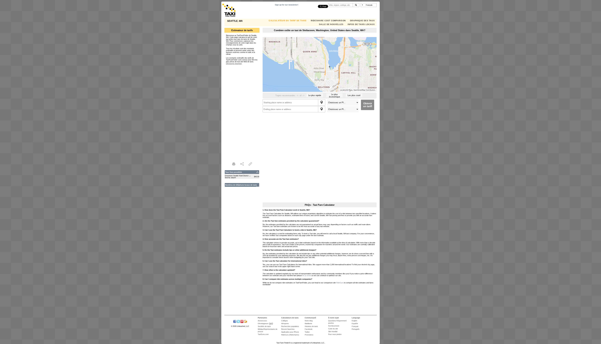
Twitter (307, 332)
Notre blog (309, 321)
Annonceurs (262, 321)
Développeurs (263, 323)
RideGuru (340, 283)
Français (355, 326)
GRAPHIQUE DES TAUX (362, 21)
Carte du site (333, 329)
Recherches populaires (290, 326)
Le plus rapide (314, 95)
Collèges (284, 321)
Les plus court (354, 95)
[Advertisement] (241, 111)
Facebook (308, 329)
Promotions (309, 335)
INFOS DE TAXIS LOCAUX (361, 24)
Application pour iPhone (290, 332)
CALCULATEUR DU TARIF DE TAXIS (287, 21)
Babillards (308, 323)
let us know (306, 275)
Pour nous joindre (335, 334)
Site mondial (332, 331)
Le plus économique (334, 95)
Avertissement (333, 326)
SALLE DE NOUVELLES (331, 24)
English (354, 321)
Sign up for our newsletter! (286, 5)
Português (356, 329)
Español (355, 323)
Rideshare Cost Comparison (328, 21)
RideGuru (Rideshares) (290, 335)
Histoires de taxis (311, 326)
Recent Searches (288, 329)
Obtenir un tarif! (367, 105)
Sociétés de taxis (264, 326)
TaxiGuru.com (263, 334)
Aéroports (285, 323)
